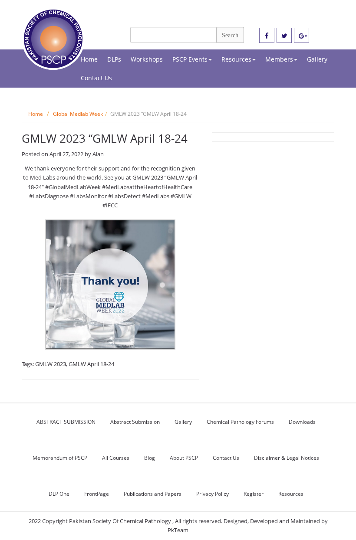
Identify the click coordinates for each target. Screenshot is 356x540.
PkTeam (178, 530)
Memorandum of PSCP (60, 457)
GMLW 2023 (50, 364)
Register (254, 493)
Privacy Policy (212, 493)
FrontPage (96, 493)
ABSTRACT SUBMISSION (66, 421)
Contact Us (96, 78)
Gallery (317, 59)
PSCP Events (190, 59)
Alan (98, 154)
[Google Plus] (301, 36)
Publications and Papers (152, 493)
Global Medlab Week (78, 114)
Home (89, 59)
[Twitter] (284, 36)
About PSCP (184, 457)
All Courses (115, 457)
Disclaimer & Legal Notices (286, 457)
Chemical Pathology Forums (240, 421)
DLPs (114, 59)
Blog (149, 457)
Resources (236, 59)
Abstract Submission (135, 421)
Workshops (147, 59)
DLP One (59, 493)
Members (279, 59)
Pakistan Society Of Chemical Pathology (120, 521)
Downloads (302, 421)
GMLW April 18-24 (91, 364)
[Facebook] (266, 36)
